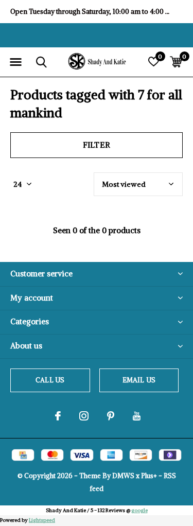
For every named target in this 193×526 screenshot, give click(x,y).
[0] (176, 61)
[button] (15, 62)
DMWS (123, 475)
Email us (138, 380)
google (139, 510)
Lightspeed (42, 520)
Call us (50, 380)
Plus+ (149, 475)
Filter (96, 145)
